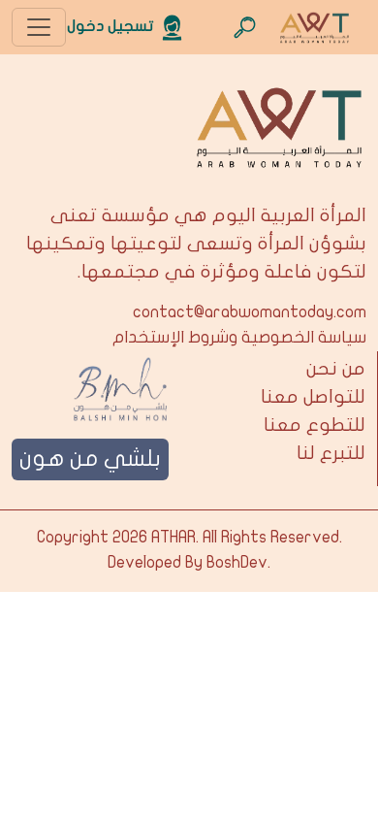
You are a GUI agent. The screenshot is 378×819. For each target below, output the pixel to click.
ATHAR (173, 537)
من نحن (335, 368)
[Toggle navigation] (39, 27)
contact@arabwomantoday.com (249, 312)
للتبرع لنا (331, 453)
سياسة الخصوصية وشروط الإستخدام (239, 337)
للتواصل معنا (313, 397)
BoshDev (237, 563)
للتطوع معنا (314, 425)
